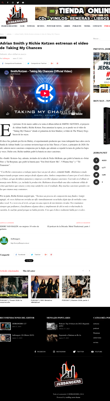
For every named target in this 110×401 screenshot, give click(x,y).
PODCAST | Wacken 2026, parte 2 (75, 300)
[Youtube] (22, 2)
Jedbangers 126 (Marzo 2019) (23, 335)
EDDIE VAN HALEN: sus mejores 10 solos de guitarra (19, 227)
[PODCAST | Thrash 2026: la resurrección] (14, 287)
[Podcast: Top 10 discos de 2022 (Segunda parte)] (52, 326)
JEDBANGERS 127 (19, 323)
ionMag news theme (73, 397)
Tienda (87, 26)
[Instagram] (12, 2)
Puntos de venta (54, 26)
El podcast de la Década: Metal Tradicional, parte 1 (68, 226)
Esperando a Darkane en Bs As (70, 335)
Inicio (2, 34)
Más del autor (29, 271)
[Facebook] (7, 2)
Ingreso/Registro (9, 26)
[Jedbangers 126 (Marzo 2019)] (5, 337)
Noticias (31, 26)
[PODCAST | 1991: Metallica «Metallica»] (45, 287)
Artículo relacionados (9, 271)
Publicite (77, 26)
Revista (40, 26)
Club (22, 26)
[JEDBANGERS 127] (5, 326)
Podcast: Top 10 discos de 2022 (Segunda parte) (74, 324)
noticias (3, 38)
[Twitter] (17, 2)
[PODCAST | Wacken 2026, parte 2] (76, 287)
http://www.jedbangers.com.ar (20, 243)
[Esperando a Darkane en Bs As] (52, 337)
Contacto (97, 26)
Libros (67, 26)
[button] (2, 2)
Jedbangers (6, 58)
